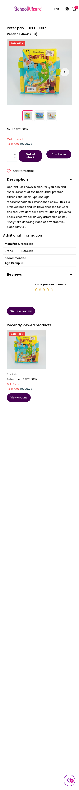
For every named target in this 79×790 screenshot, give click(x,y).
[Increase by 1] (15, 151)
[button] (65, 72)
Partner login (58, 9)
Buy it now (59, 154)
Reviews (14, 274)
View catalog (5, 9)
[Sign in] (67, 9)
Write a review (21, 311)
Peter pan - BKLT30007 (22, 379)
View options (18, 397)
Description (17, 179)
